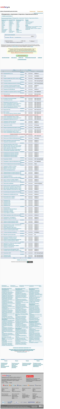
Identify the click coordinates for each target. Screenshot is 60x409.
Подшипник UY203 (7, 205)
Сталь (10, 28)
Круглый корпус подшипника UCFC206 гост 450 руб (12, 188)
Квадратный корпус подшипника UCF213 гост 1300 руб (12, 185)
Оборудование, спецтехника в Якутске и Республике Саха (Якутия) (35, 342)
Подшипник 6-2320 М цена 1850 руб (10, 121)
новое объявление (22, 259)
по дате (12, 37)
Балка (3, 21)
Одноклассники (31, 385)
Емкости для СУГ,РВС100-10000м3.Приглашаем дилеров (12, 138)
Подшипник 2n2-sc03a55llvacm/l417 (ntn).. (11, 194)
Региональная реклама (25, 397)
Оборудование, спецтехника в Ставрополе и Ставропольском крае (21, 342)
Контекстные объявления (26, 395)
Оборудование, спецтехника (31, 27)
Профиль (11, 22)
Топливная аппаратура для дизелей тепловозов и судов (12, 83)
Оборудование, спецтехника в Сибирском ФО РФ (34, 304)
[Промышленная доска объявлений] (9, 403)
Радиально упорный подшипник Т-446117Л (11, 240)
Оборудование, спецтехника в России (5, 286)
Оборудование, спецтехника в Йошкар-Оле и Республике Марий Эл (21, 294)
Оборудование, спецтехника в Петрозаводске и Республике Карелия (8, 328)
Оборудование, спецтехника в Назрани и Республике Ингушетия (21, 331)
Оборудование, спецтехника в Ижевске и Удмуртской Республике (21, 309)
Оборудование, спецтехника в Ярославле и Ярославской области (7, 317)
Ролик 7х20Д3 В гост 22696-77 (9, 212)
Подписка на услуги (35, 406)
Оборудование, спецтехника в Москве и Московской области (8, 290)
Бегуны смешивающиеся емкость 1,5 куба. (11, 104)
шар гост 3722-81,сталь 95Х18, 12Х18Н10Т (11, 179)
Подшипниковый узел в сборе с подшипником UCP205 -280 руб (12, 224)
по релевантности (18, 37)
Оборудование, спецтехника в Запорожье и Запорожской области (7, 345)
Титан (18, 27)
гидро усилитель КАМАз (8, 125)
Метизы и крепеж (29, 22)
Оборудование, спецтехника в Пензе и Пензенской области (21, 301)
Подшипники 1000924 (7, 80)
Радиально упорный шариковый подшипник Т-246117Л (12, 239)
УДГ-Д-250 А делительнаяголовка (10, 234)
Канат (3, 23)
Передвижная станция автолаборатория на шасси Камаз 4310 (12, 161)
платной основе (15, 46)
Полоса (10, 20)
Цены (2, 390)
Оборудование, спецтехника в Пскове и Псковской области (8, 335)
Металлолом (19, 30)
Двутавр (3, 22)
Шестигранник (11, 31)
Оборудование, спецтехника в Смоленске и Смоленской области (7, 310)
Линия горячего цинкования (8, 183)
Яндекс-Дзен (6, 385)
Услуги (26, 25)
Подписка (6, 382)
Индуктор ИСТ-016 (7, 109)
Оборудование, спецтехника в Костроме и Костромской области (7, 302)
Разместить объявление (38, 359)
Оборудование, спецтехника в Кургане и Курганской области (34, 292)
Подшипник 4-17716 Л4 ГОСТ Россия (10, 238)
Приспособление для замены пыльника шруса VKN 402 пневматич (12, 149)
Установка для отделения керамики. (10, 98)
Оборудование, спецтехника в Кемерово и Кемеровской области (34, 309)
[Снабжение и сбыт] (4, 403)
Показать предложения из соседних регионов (14, 42)
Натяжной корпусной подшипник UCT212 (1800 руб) (12, 191)
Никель (18, 24)
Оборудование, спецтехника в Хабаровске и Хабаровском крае (34, 338)
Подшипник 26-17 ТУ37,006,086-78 (9, 217)
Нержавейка (4, 30)
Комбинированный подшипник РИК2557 (10, 156)
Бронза (18, 21)
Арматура (4, 20)
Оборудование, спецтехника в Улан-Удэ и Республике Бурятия (35, 325)
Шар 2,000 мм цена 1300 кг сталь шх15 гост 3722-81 (12, 145)
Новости (3, 389)
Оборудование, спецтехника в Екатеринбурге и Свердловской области (35, 294)
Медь (18, 23)
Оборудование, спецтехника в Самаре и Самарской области (20, 304)
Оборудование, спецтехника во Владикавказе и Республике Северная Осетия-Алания (21, 340)
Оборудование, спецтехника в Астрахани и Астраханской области (21, 320)
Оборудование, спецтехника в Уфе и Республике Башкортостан (21, 290)
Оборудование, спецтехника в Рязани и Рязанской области (8, 308)
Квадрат (3, 25)
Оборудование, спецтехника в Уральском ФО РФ (34, 289)
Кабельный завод (7, 94)
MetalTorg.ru (35, 393)
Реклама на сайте (40, 11)
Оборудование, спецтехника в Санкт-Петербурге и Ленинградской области (8, 320)
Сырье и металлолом (37, 388)
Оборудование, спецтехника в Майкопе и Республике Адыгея (20, 318)
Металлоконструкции (30, 21)
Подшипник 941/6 (7, 207)
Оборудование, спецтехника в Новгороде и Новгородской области (8, 334)
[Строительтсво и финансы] (38, 403)
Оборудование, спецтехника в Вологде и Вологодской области (7, 324)
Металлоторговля (5, 393)
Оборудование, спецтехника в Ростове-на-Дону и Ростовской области (21, 326)
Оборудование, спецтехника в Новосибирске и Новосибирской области (34, 312)
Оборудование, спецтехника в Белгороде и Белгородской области (8, 292)
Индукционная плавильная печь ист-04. (11, 102)
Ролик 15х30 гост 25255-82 (8, 210)
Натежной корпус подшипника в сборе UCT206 (12, 150)
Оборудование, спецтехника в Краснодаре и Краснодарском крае (21, 324)
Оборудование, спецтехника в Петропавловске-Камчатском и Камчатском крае (34, 331)
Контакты (3, 382)
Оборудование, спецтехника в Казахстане (34, 286)
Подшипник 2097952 (7, 256)
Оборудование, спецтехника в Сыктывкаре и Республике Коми (34, 290)
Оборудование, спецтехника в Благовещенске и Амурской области (35, 323)
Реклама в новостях (25, 396)
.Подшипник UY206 (7, 201)
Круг (3, 26)
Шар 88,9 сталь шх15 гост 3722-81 (10, 167)
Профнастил (11, 23)
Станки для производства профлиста (10, 232)
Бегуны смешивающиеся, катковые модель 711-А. (12, 103)
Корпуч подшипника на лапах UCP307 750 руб (12, 140)
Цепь (27, 24)
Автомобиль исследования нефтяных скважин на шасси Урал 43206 (12, 91)
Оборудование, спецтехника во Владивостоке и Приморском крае (34, 335)
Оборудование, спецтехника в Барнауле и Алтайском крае (34, 305)
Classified (2, 359)
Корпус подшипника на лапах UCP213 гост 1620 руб (12, 189)
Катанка (3, 24)
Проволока (11, 21)
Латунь (18, 22)
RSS (11, 385)
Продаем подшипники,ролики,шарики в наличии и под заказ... (12, 127)
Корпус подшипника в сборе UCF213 (10, 227)
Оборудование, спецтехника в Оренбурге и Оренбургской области (21, 299)
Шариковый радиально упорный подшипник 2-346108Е (12, 173)
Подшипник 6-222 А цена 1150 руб (9, 122)
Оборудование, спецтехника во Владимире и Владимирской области (8, 295)
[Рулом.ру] (23, 403)
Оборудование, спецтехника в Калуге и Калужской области (8, 300)
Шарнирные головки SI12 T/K (9, 244)
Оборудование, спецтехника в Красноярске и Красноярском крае (34, 310)
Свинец (18, 26)
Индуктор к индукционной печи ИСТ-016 (11, 107)
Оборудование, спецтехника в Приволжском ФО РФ (20, 289)
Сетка (10, 27)
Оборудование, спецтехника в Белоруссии (24, 286)
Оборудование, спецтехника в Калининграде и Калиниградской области (7, 326)
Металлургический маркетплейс (6, 395)
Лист (3, 28)
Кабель (27, 20)
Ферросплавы (19, 32)
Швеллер (11, 32)
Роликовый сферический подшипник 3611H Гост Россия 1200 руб (12, 228)
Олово (18, 25)
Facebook (20, 385)
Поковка (3, 32)
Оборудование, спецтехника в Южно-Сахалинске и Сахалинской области (35, 336)
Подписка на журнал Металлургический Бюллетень (26, 364)
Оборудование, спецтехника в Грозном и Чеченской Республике (20, 344)
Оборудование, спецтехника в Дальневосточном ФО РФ (34, 321)
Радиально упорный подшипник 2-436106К (11, 245)
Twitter (15, 385)
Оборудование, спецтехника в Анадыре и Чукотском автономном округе (34, 340)
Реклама (10, 382)
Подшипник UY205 (7, 202)
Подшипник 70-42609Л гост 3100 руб (10, 166)
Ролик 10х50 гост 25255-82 (8, 211)
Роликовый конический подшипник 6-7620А (11, 249)
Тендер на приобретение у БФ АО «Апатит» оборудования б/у (12, 78)
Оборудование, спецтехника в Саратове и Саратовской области (21, 306)
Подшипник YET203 (7, 204)
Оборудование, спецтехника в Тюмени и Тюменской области (35, 295)
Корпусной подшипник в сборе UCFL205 (11, 144)
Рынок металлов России (6, 18)
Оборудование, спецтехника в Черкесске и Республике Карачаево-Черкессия (21, 336)
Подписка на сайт (32, 11)
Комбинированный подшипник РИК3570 (10, 155)
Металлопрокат (5, 29)
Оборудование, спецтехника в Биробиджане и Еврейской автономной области (35, 327)
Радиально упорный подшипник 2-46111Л (11, 222)
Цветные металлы (20, 19)
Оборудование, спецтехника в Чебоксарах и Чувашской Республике (21, 313)
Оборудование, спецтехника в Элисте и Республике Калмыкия (22, 323)
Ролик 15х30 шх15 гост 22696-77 (9, 196)
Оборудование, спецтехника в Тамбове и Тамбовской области (7, 312)
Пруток (10, 24)
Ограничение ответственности (37, 397)
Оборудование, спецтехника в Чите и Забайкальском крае (35, 329)
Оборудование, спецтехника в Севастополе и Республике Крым (20, 316)
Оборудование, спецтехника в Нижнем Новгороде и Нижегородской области (21, 297)
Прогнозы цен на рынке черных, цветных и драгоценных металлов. (15, 365)
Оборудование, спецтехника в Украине (14, 286)
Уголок (10, 30)
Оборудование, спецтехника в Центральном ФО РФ (7, 289)
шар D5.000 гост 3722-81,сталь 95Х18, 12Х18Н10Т (12, 243)
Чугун (18, 31)
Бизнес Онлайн (38, 385)
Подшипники (28, 23)
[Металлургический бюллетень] (31, 403)
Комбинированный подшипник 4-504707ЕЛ (11, 152)
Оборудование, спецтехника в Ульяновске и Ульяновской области (21, 311)
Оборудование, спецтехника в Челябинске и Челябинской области (35, 299)
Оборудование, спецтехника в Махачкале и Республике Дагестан (21, 330)
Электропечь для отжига (8, 99)
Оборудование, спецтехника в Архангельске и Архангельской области (8, 322)
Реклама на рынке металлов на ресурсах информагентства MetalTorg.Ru (38, 365)
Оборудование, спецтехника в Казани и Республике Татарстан (21, 308)
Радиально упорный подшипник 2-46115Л (11, 221)
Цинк (18, 28)
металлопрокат (12, 19)
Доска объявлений (15, 393)
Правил (32, 46)
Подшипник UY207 (7, 200)
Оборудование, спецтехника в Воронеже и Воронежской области (7, 297)
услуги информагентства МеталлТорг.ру (28, 51)
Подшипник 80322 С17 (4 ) (8, 73)
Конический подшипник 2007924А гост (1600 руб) (12, 86)
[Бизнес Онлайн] (16, 403)
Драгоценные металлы (26, 388)
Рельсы (10, 25)
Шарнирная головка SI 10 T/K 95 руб (10, 218)
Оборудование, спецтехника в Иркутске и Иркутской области (34, 307)
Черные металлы (5, 19)
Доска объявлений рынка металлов (8, 11)
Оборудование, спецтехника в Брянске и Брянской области (7, 294)
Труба (10, 29)
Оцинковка (4, 31)
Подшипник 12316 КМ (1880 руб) (9, 89)
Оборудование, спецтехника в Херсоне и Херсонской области (7, 343)
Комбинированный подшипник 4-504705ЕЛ (11, 154)
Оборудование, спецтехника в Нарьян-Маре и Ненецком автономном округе (8, 331)
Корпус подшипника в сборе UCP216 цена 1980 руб (12, 215)
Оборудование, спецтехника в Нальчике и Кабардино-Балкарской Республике (21, 333)
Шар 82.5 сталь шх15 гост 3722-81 (10, 168)
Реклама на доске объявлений (38, 13)
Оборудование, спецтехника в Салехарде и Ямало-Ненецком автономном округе (34, 301)
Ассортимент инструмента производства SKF (12, 85)
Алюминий (19, 20)
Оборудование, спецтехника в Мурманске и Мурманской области (7, 329)
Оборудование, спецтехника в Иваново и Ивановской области (7, 299)
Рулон (10, 26)
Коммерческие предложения (6, 391)
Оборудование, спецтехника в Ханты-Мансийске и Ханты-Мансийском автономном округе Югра (35, 297)
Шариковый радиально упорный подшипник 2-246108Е (12, 172)
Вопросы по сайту (35, 396)
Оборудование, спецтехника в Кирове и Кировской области (21, 292)
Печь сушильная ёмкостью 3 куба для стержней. (12, 113)
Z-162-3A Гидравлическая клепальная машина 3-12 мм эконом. (12, 163)
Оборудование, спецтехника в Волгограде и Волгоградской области (21, 321)
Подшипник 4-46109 (7, 255)
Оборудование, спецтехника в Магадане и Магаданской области (34, 333)
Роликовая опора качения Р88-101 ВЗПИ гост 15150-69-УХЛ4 (12, 250)
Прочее (26, 19)
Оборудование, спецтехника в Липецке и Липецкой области (7, 305)
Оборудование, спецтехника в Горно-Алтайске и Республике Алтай (21, 338)
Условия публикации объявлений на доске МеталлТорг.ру (22, 52)
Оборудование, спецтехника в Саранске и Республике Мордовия (21, 295)
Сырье (17, 29)
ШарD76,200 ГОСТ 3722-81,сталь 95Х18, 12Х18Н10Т (12, 177)
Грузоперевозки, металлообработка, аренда (34, 26)
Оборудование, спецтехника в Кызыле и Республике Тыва (34, 318)
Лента (3, 27)
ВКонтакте (25, 385)
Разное (5, 360)
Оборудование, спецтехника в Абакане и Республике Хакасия (34, 320)
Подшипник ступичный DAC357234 (10, 141)
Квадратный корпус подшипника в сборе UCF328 (12, 146)
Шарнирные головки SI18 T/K (9, 226)
